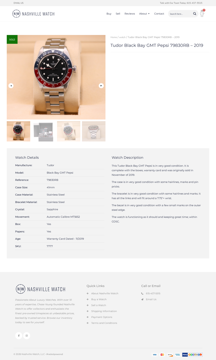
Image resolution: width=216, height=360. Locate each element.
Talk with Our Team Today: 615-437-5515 (181, 3)
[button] (101, 85)
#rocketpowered (54, 354)
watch (122, 37)
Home (114, 37)
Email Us (18, 3)
